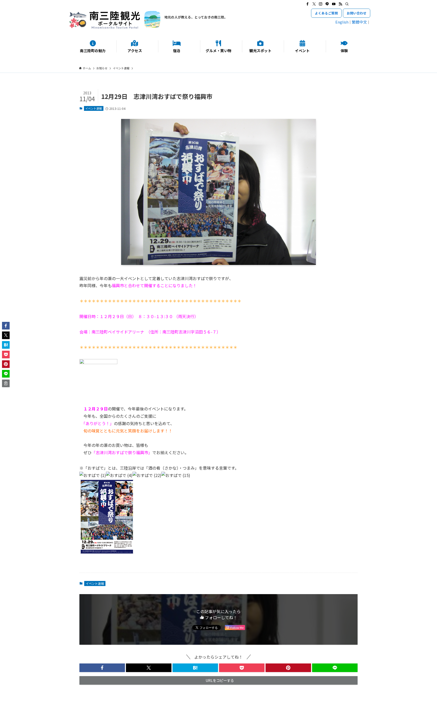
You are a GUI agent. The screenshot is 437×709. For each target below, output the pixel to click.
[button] (102, 667)
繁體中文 (359, 22)
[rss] (340, 4)
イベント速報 (93, 108)
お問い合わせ (356, 13)
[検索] (347, 4)
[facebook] (307, 4)
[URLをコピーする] (6, 383)
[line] (327, 4)
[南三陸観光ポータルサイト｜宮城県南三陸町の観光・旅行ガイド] (114, 20)
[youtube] (334, 4)
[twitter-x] (314, 4)
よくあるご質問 (326, 13)
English (341, 22)
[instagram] (320, 4)
